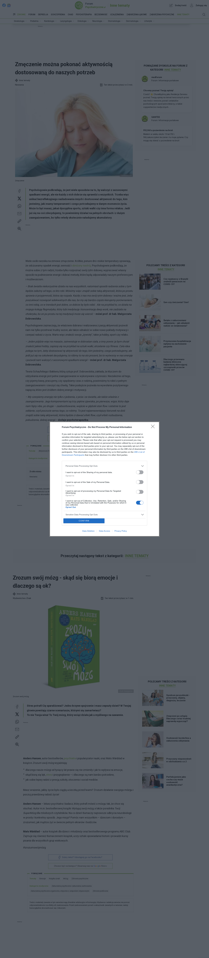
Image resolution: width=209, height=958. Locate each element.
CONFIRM (84, 521)
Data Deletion (88, 531)
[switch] (139, 472)
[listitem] (104, 465)
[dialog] (104, 479)
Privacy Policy (120, 531)
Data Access (104, 531)
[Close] (153, 427)
